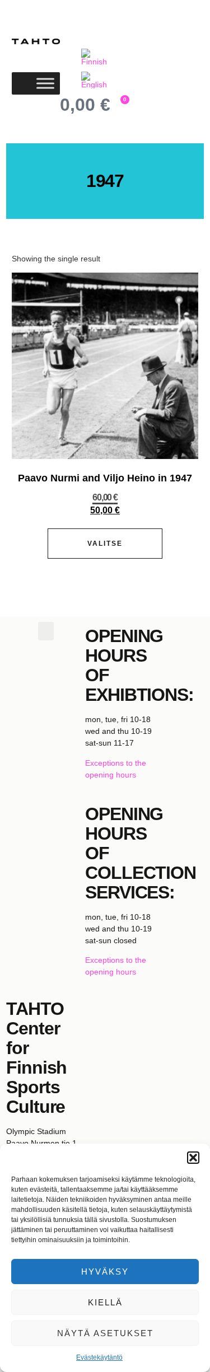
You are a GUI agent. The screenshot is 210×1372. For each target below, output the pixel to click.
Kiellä (105, 1302)
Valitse (105, 543)
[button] (193, 1157)
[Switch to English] (95, 80)
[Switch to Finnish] (95, 57)
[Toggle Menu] (45, 83)
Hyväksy (105, 1271)
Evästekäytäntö (99, 1357)
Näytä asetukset (105, 1333)
